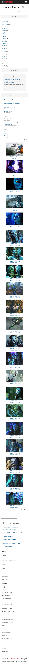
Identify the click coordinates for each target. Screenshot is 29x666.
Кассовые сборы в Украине (6, 615)
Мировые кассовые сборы (8, 608)
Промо (3, 56)
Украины (4, 571)
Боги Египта (7, 135)
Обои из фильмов (6, 598)
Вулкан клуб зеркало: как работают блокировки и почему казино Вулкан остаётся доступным (13, 81)
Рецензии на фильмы (9, 546)
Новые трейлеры (6, 589)
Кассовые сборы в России (8, 611)
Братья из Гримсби (8, 131)
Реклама (4, 648)
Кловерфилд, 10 (7, 119)
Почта (3, 645)
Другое (3, 45)
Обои (7, 7)
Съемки (4, 36)
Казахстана (4, 579)
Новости (4, 555)
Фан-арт (4, 30)
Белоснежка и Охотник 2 (10, 107)
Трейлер (4, 33)
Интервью (4, 41)
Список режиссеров (7, 638)
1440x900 (12, 245)
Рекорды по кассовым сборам (7, 624)
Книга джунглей (8, 111)
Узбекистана (5, 576)
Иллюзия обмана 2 (8, 99)
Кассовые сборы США (8, 619)
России (3, 568)
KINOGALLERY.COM (15, 658)
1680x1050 (17, 245)
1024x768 (17, 156)
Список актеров (6, 632)
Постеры (5, 25)
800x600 (12, 156)
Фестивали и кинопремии (8, 560)
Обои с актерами (6, 601)
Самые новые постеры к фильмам (12, 532)
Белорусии (4, 573)
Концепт (4, 54)
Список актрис (5, 635)
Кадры (4, 48)
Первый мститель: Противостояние (12, 103)
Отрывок (4, 38)
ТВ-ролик (4, 43)
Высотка (6, 115)
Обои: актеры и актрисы (9, 539)
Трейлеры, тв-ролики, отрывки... (12, 543)
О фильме (5, 21)
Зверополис (6, 128)
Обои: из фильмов (8, 536)
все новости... (6, 88)
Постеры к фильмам (7, 592)
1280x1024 (14, 158)
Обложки (4, 28)
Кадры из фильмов (6, 595)
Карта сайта (5, 651)
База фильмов (5, 587)
